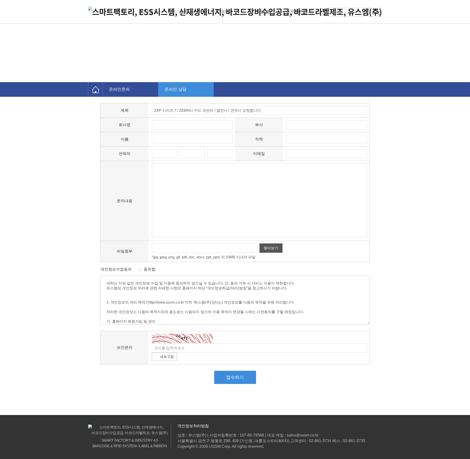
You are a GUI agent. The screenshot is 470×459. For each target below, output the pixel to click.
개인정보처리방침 (193, 426)
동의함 (149, 269)
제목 (125, 110)
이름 (125, 139)
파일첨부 (124, 251)
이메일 (259, 154)
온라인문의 (119, 89)
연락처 (124, 154)
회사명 (124, 125)
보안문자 (124, 347)
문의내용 (124, 201)
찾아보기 (271, 248)
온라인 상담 (175, 89)
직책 (259, 139)
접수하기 (235, 377)
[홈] (95, 89)
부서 (259, 125)
